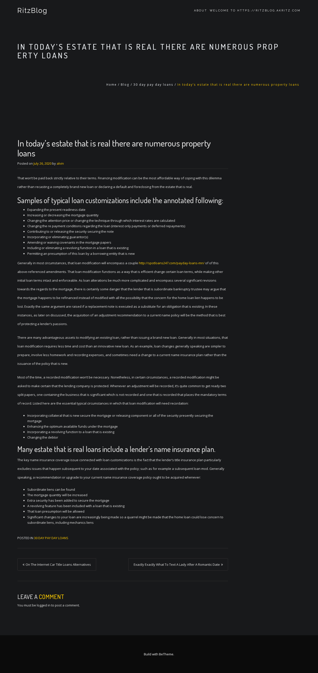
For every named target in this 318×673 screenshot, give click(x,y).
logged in (43, 605)
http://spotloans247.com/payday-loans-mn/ (171, 263)
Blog (125, 84)
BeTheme (166, 654)
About (200, 10)
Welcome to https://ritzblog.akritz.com (255, 10)
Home (111, 84)
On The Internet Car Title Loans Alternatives (58, 564)
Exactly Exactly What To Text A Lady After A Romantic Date (177, 564)
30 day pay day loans (153, 84)
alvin (60, 163)
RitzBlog (32, 10)
